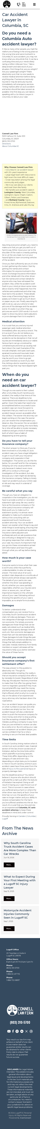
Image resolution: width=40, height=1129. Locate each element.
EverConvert (25, 1118)
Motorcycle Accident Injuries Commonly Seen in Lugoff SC (17, 914)
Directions (6, 144)
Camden (22, 816)
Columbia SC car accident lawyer (20, 170)
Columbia (31, 816)
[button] (9, 864)
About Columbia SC (10, 146)
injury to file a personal (18, 769)
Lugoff (5, 819)
